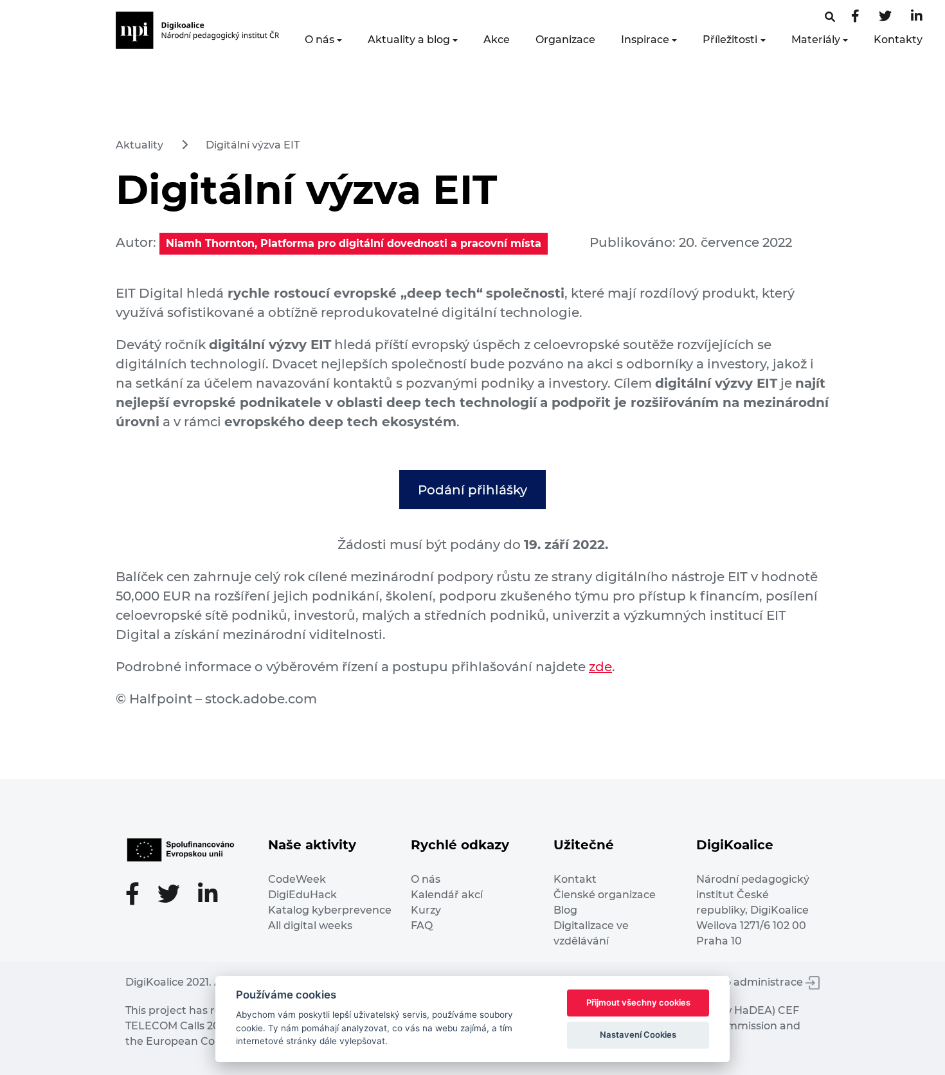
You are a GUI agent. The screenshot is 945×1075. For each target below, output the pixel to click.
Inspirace (645, 39)
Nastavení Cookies (638, 1034)
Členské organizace (605, 895)
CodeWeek (297, 879)
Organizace (565, 39)
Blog (565, 910)
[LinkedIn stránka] (917, 17)
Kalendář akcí (447, 895)
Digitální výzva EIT (253, 145)
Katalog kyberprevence (330, 910)
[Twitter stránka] (885, 17)
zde (600, 666)
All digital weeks (310, 925)
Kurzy (426, 910)
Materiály (815, 39)
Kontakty (898, 39)
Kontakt (575, 879)
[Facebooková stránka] (830, 17)
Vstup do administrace (745, 982)
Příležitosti (730, 39)
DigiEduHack (302, 895)
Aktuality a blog (409, 39)
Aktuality (139, 145)
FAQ (422, 925)
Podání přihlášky (472, 490)
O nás (319, 39)
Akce (496, 39)
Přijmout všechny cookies (638, 1002)
